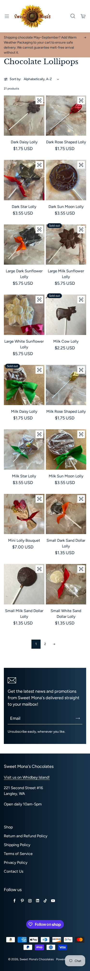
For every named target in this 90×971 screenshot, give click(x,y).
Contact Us (13, 871)
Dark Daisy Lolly (24, 142)
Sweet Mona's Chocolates (37, 959)
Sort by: (15, 79)
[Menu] (7, 16)
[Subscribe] (78, 718)
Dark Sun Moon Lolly (66, 206)
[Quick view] (39, 100)
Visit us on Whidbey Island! (27, 777)
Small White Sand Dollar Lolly (66, 613)
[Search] (73, 16)
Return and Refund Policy (25, 836)
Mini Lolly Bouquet (24, 540)
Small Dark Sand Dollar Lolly (66, 543)
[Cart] (83, 16)
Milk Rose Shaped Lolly (66, 411)
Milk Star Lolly (24, 476)
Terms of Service (18, 853)
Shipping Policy (17, 845)
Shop (8, 827)
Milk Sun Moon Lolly (66, 476)
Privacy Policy (15, 862)
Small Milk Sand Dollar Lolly (24, 613)
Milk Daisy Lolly (24, 411)
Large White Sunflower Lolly (24, 344)
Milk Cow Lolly (65, 341)
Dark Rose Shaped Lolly (66, 142)
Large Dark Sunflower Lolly (24, 274)
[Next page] (54, 644)
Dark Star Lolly (24, 206)
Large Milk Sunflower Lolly (66, 274)
